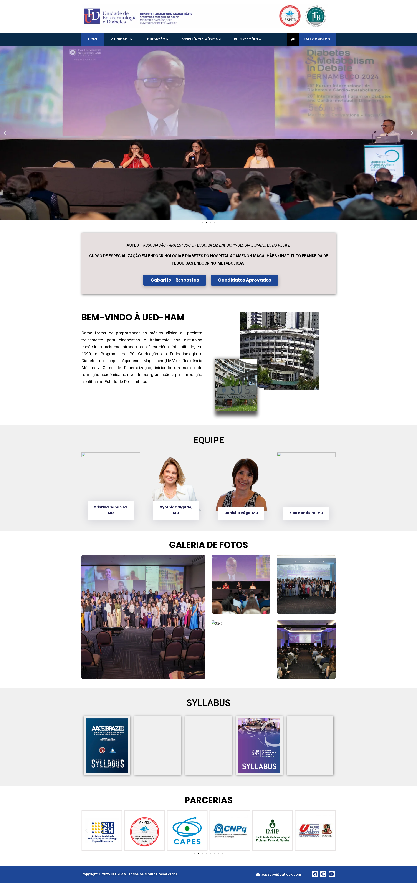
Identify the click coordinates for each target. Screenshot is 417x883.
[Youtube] (332, 874)
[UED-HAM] (205, 16)
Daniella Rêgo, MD (241, 512)
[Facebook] (315, 874)
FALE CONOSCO (317, 39)
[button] (5, 133)
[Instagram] (323, 874)
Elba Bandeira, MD (306, 512)
